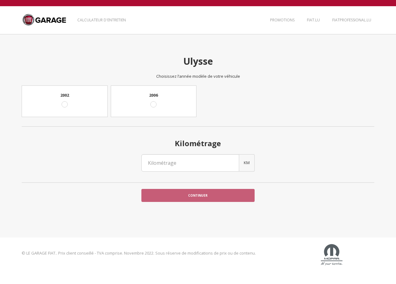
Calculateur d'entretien (101, 20)
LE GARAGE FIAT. (44, 20)
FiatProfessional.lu (351, 20)
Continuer (198, 195)
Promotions (282, 20)
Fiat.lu (313, 20)
